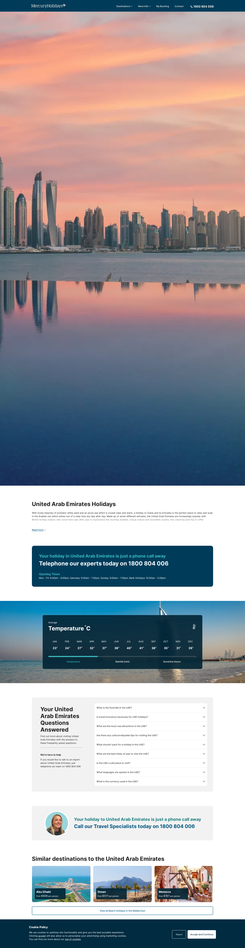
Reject (179, 934)
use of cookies (73, 939)
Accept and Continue (201, 934)
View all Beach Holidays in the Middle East (122, 910)
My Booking (162, 6)
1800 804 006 (73, 766)
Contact (179, 6)
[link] (61, 884)
